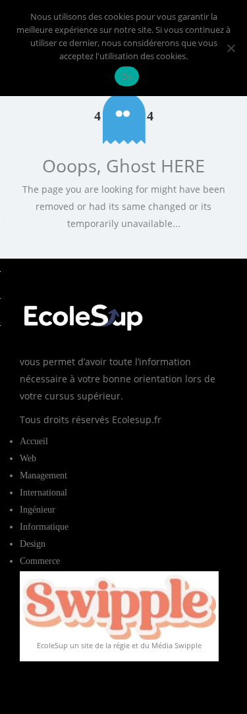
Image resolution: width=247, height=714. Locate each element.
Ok (127, 76)
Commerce (40, 561)
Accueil (34, 441)
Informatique (44, 527)
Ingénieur (37, 510)
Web (28, 458)
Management (43, 475)
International (43, 492)
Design (32, 544)
